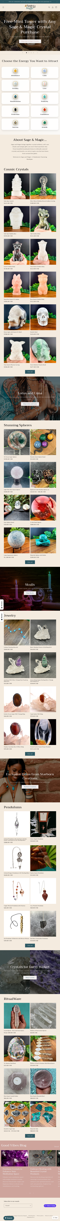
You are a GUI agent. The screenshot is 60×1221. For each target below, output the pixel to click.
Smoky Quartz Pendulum (37, 873)
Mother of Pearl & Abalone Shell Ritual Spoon (42, 1063)
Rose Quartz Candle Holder (11, 1096)
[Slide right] (33, 1193)
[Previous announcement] (3, 1)
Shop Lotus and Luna (30, 404)
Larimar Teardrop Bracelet (11, 647)
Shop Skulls (30, 593)
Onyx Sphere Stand (9, 522)
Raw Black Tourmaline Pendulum (39, 938)
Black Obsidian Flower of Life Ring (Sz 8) (41, 647)
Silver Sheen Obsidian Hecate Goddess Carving (42, 201)
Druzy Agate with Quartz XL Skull (13, 332)
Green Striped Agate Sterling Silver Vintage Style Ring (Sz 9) (41, 680)
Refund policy (32, 1215)
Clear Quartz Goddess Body (37, 266)
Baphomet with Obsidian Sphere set (39, 489)
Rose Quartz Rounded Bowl (37, 1096)
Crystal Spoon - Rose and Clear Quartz (14, 1030)
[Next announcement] (57, 1)
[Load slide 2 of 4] (29, 53)
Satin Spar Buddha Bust (10, 234)
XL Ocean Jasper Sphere (10, 457)
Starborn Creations (30, 787)
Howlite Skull (33, 332)
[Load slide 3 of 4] (31, 53)
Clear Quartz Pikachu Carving (12, 365)
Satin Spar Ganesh (9, 201)
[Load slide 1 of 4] (26, 53)
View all (30, 372)
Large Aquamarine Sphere (11, 555)
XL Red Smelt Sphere (35, 522)
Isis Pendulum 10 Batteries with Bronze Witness (16, 938)
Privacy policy (40, 1215)
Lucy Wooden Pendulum (36, 905)
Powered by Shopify (22, 1216)
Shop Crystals (30, 978)
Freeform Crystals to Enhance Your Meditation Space (12, 1171)
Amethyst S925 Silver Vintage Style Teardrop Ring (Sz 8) (16, 680)
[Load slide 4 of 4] (33, 53)
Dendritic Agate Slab (9, 1129)
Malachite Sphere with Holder (38, 555)
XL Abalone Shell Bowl (10, 1063)
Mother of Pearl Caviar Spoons (38, 1030)
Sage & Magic (14, 1216)
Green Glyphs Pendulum (36, 839)
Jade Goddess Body (35, 234)
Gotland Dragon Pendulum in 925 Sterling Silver (17, 873)
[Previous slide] (22, 52)
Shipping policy (31, 1217)
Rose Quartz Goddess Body (37, 299)
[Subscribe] (30, 1205)
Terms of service (49, 1215)
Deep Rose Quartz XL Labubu (11, 299)
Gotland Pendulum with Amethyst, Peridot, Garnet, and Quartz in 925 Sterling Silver (15, 839)
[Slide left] (26, 1193)
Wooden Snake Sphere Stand (37, 457)
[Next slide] (37, 52)
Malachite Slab (34, 1129)
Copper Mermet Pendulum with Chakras (14, 905)
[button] (3, 7)
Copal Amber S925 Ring (36, 714)
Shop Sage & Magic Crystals (30, 41)
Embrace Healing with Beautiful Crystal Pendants (40, 1171)
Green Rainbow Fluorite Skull (38, 365)
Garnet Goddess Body (9, 266)
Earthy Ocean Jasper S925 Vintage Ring (14, 714)
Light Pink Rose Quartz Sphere (12, 489)
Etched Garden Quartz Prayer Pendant (40, 747)
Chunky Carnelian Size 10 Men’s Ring (14, 747)
